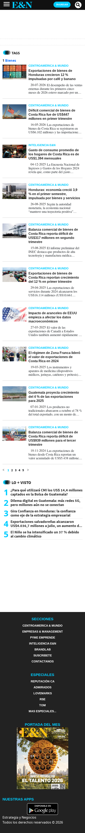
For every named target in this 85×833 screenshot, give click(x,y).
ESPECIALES (42, 675)
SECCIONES (42, 619)
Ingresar (62, 4)
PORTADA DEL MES (42, 724)
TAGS (16, 53)
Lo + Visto (21, 482)
